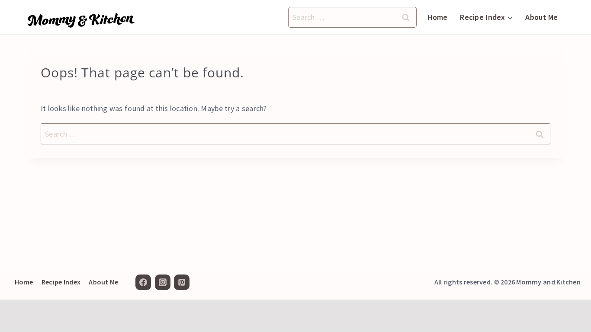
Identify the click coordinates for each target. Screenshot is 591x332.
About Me (541, 17)
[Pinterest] (182, 282)
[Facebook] (143, 282)
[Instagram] (162, 282)
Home (437, 17)
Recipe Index (61, 282)
